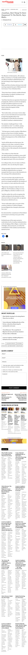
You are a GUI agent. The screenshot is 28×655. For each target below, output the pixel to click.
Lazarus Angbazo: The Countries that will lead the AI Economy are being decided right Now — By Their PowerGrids (20, 564)
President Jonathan (15, 345)
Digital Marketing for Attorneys (20, 596)
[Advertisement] (14, 39)
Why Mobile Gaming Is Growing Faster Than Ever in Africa (14, 317)
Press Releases (10, 412)
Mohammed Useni (7, 19)
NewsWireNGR (4, 429)
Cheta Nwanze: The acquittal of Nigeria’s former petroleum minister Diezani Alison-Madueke (13, 331)
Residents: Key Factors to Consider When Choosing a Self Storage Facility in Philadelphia (20, 524)
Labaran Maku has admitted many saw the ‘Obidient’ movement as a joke (6, 275)
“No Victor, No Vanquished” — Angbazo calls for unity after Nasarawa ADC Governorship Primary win (6, 564)
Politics (7, 9)
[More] (25, 24)
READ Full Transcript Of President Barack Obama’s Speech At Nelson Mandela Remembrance (21, 397)
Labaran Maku (10, 343)
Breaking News (16, 412)
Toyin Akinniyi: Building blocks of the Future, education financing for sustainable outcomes (13, 324)
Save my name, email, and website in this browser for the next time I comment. (12, 366)
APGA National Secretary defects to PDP (6, 254)
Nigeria (19, 343)
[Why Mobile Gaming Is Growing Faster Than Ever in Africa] (4, 409)
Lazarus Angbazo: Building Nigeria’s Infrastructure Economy (24, 417)
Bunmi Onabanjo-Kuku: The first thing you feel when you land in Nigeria (20, 626)
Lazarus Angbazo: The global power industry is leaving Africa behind (6, 626)
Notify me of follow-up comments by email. (12, 369)
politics (4, 345)
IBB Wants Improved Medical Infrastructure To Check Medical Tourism (7, 397)
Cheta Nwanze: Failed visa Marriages (7, 596)
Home (2, 9)
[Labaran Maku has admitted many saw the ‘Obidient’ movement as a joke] (6, 268)
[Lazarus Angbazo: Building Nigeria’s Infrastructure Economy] (24, 409)
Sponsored (4, 411)
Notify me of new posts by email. (10, 371)
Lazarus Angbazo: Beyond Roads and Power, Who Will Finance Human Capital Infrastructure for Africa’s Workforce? (6, 526)
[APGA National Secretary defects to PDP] (6, 247)
